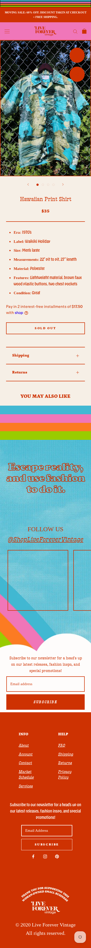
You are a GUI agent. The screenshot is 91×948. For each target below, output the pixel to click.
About (24, 745)
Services (26, 786)
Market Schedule (26, 774)
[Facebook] (33, 856)
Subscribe (45, 702)
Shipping (20, 355)
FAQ (61, 745)
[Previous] (28, 184)
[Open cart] (84, 31)
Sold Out (45, 328)
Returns (19, 372)
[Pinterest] (57, 856)
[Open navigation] (7, 31)
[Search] (75, 31)
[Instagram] (45, 856)
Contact (25, 762)
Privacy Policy (65, 774)
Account (26, 754)
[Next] (63, 184)
